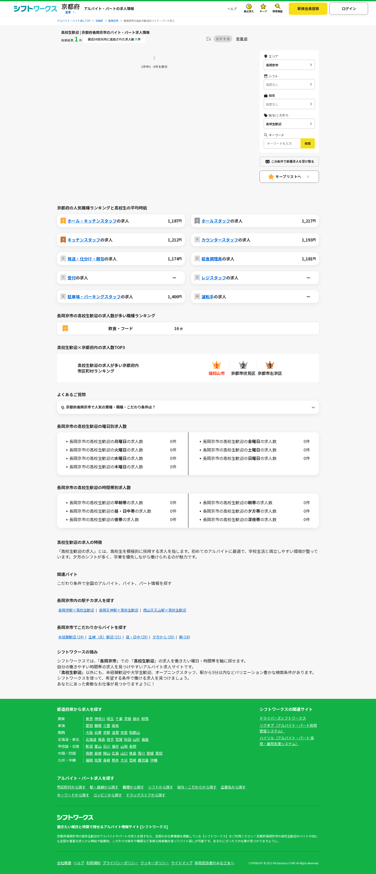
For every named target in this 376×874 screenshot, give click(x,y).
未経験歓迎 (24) (71, 636)
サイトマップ (182, 862)
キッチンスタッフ (84, 240)
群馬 (145, 718)
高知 (158, 753)
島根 (98, 753)
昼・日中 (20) (137, 636)
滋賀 (115, 732)
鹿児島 (143, 760)
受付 (72, 278)
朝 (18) (184, 636)
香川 (141, 753)
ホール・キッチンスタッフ (92, 221)
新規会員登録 (308, 8)
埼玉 (110, 718)
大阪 (89, 732)
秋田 (127, 739)
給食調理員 (212, 259)
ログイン (349, 8)
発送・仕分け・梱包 (86, 259)
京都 (106, 732)
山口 (124, 753)
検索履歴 (277, 11)
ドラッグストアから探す (145, 794)
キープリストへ (288, 176)
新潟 (89, 746)
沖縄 (153, 760)
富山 (98, 746)
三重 (106, 725)
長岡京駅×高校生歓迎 (76, 610)
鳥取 (89, 753)
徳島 (132, 753)
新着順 (241, 38)
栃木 (136, 718)
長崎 (106, 760)
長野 (132, 746)
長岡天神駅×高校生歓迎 (118, 610)
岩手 (110, 739)
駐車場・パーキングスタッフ (94, 296)
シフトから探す (160, 786)
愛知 (89, 725)
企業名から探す (233, 786)
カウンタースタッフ (220, 240)
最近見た (249, 11)
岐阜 (115, 725)
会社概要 (64, 862)
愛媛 (150, 753)
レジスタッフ (214, 278)
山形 (136, 739)
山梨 (124, 746)
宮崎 (132, 760)
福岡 (89, 760)
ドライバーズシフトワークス (283, 718)
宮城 (119, 739)
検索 (308, 143)
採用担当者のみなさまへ (214, 862)
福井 (115, 746)
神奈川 (99, 718)
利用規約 (93, 862)
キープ (263, 11)
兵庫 (98, 732)
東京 (89, 718)
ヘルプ (232, 8)
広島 (115, 753)
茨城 (127, 718)
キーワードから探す (73, 794)
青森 (101, 739)
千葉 (119, 718)
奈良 (124, 732)
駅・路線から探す (104, 786)
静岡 (98, 725)
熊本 (115, 760)
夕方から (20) (163, 636)
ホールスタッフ (216, 221)
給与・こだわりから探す (197, 786)
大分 (124, 760)
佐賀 (98, 760)
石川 (106, 746)
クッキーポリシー (154, 862)
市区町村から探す (71, 786)
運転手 (208, 296)
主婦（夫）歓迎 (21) (105, 636)
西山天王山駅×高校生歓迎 (164, 610)
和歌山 (134, 732)
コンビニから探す (107, 794)
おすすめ (223, 38)
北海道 (91, 739)
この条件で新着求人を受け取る (292, 161)
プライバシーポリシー (120, 862)
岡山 (106, 753)
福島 (145, 739)
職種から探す (133, 786)
